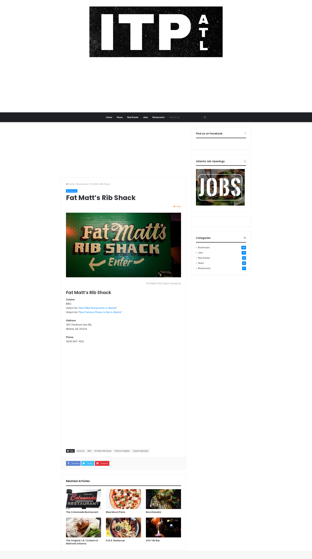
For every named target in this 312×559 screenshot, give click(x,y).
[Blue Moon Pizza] (123, 499)
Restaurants (158, 117)
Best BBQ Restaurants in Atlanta (97, 307)
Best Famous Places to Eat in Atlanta (100, 312)
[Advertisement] (156, 86)
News (120, 117)
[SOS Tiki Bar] (163, 527)
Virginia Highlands (140, 451)
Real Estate (132, 117)
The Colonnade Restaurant (82, 512)
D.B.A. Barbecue (115, 540)
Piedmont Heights (122, 451)
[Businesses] (156, 31)
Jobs (145, 117)
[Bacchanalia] (163, 499)
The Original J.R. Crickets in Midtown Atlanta (82, 542)
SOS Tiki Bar (153, 540)
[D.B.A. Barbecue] (123, 527)
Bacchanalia (153, 512)
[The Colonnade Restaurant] (83, 499)
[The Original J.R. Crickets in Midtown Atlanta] (83, 527)
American (80, 451)
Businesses (82, 184)
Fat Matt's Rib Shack (102, 451)
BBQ (89, 451)
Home (109, 117)
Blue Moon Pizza (115, 512)
